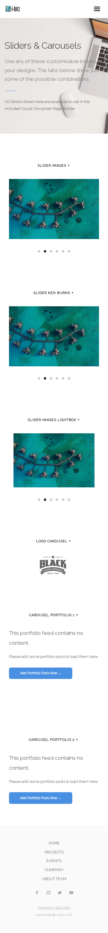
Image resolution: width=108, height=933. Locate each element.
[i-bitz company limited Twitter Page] (60, 893)
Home (54, 843)
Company (54, 870)
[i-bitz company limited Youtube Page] (71, 893)
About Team (54, 879)
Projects (54, 852)
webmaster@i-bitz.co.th (54, 915)
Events (54, 861)
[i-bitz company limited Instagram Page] (48, 893)
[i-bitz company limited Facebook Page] (37, 893)
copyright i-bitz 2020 (54, 908)
